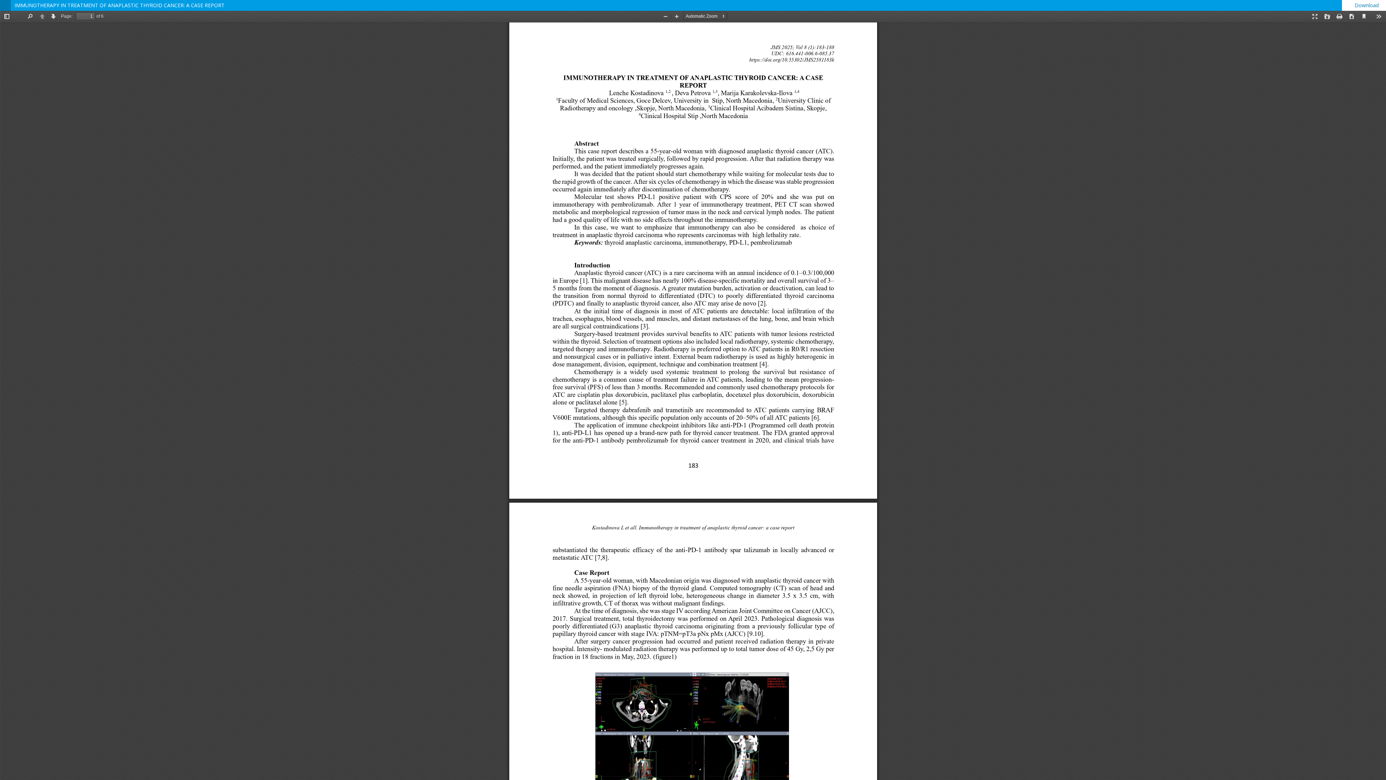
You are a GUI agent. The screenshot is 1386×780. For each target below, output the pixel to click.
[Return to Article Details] (5, 5)
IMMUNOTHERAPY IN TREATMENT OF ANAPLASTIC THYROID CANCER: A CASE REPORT (119, 5)
